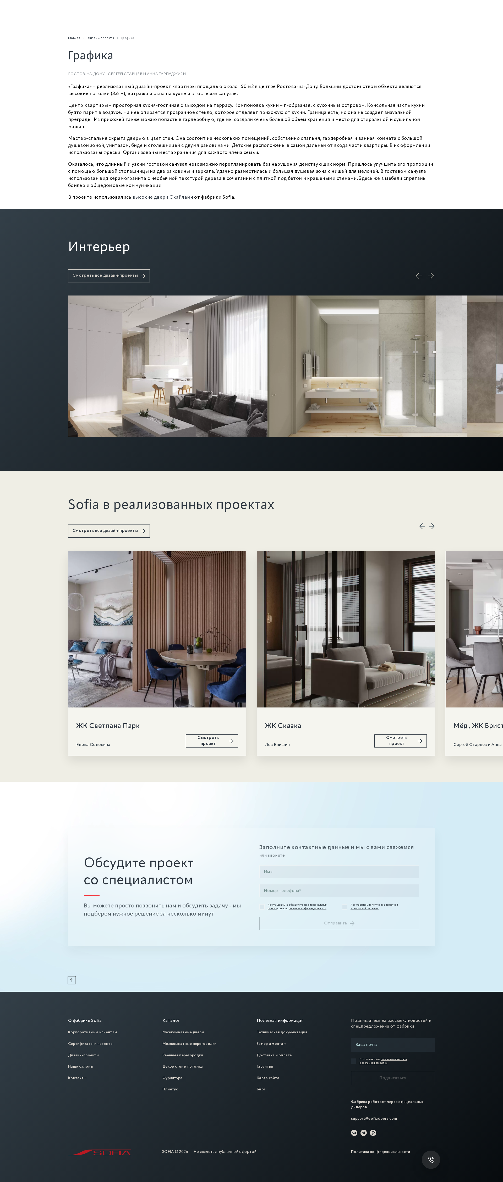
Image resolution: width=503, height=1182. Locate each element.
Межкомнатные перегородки (189, 1044)
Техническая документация (282, 1032)
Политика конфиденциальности (380, 1152)
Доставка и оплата (274, 1055)
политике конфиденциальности (307, 908)
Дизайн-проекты (83, 1055)
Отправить (335, 923)
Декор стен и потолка (182, 1066)
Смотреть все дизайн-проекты (105, 276)
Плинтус (170, 1089)
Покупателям (158, 22)
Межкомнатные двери (183, 1032)
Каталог (76, 22)
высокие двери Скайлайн (163, 197)
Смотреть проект (208, 741)
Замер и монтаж (271, 1044)
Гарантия (265, 1066)
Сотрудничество (198, 22)
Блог (261, 1089)
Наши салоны (80, 1066)
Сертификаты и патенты (90, 1044)
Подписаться (393, 1078)
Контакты (77, 1078)
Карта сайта (268, 1078)
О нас (129, 22)
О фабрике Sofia (85, 1021)
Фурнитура (172, 1078)
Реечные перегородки (182, 1055)
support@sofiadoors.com (374, 1118)
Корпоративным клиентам (92, 1032)
